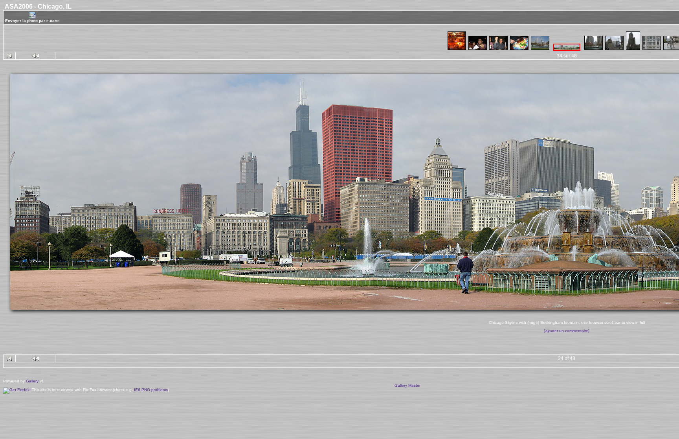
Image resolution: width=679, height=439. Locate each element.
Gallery (32, 381)
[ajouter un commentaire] (566, 331)
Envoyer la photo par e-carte (32, 20)
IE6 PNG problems (151, 390)
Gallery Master (407, 385)
